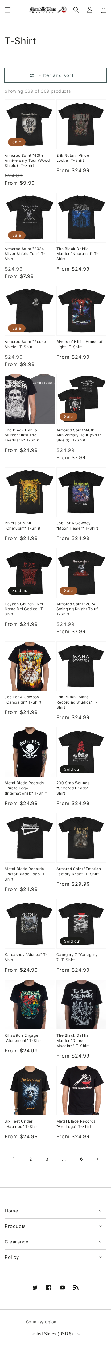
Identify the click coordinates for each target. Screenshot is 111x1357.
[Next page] (97, 1159)
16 (80, 1159)
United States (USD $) (52, 1334)
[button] (7, 10)
